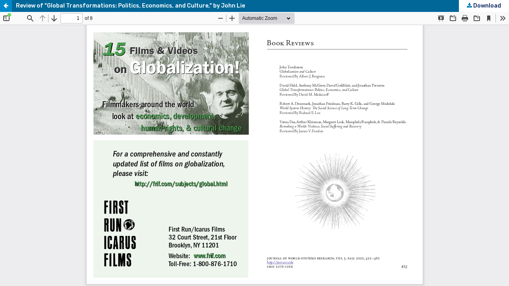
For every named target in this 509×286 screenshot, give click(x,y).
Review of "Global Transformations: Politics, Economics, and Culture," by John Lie (130, 5)
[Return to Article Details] (6, 6)
